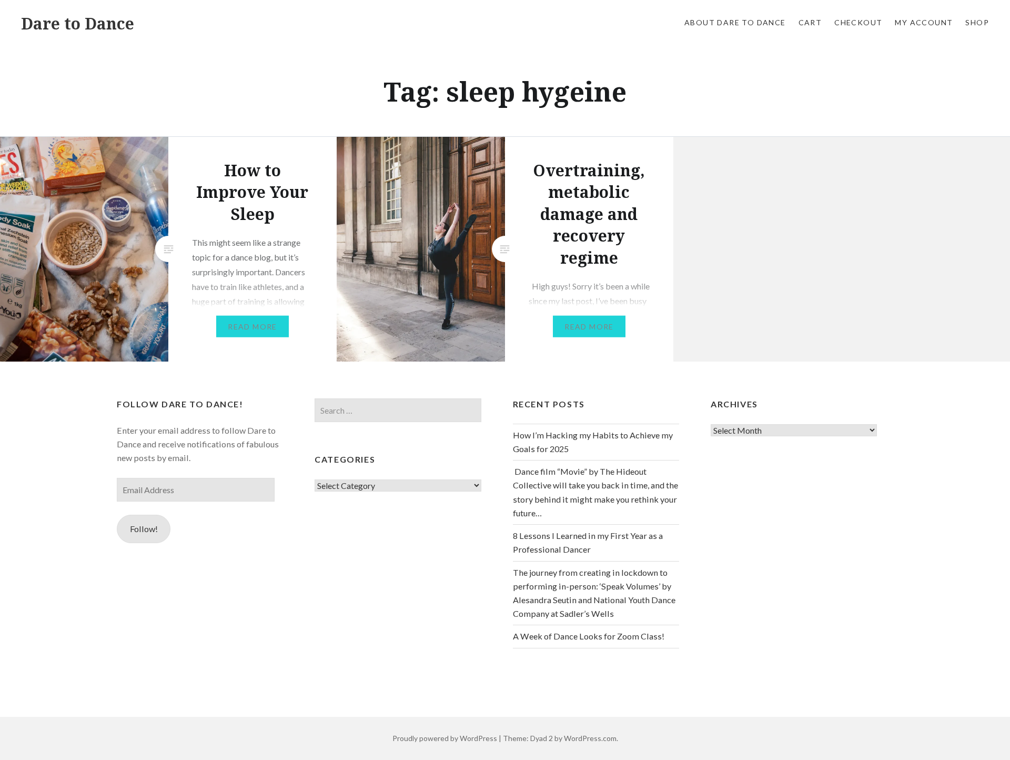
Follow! (144, 529)
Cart (810, 22)
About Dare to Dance (735, 22)
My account (924, 22)
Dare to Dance (77, 23)
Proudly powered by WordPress (444, 738)
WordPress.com (590, 738)
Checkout (858, 22)
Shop (977, 22)
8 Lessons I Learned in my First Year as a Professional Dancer (588, 542)
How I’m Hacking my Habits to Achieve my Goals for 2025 (593, 442)
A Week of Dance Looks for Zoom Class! (588, 636)
